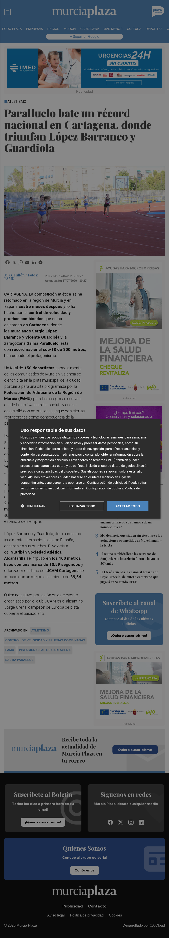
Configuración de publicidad (107, 483)
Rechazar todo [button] (82, 506)
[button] (32, 506)
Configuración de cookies (104, 488)
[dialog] (84, 469)
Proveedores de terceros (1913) (92, 460)
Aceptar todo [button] (128, 506)
